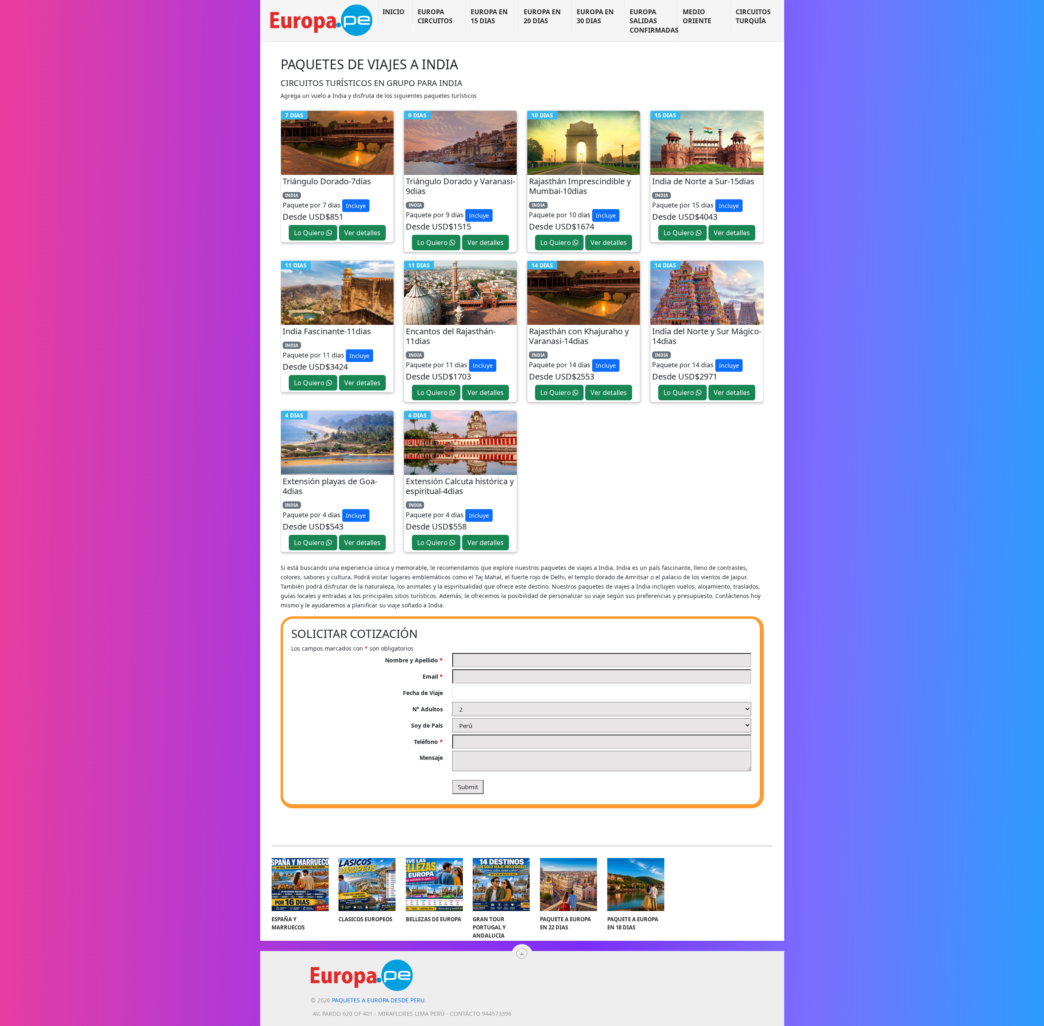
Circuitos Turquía (753, 16)
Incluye (356, 206)
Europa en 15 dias (489, 16)
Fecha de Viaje (423, 693)
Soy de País (427, 725)
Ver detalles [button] (362, 232)
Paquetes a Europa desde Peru (378, 1000)
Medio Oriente (697, 16)
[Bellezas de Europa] (434, 884)
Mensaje (431, 757)
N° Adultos (427, 709)
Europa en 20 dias (542, 16)
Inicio (394, 11)
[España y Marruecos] (300, 884)
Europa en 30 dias (595, 16)
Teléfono (428, 742)
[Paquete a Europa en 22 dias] (568, 884)
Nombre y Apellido (414, 660)
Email (432, 676)
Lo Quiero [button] (310, 232)
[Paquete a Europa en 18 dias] (635, 884)
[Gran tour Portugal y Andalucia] (501, 884)
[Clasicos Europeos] (367, 884)
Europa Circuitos (435, 16)
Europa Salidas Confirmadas (654, 21)
